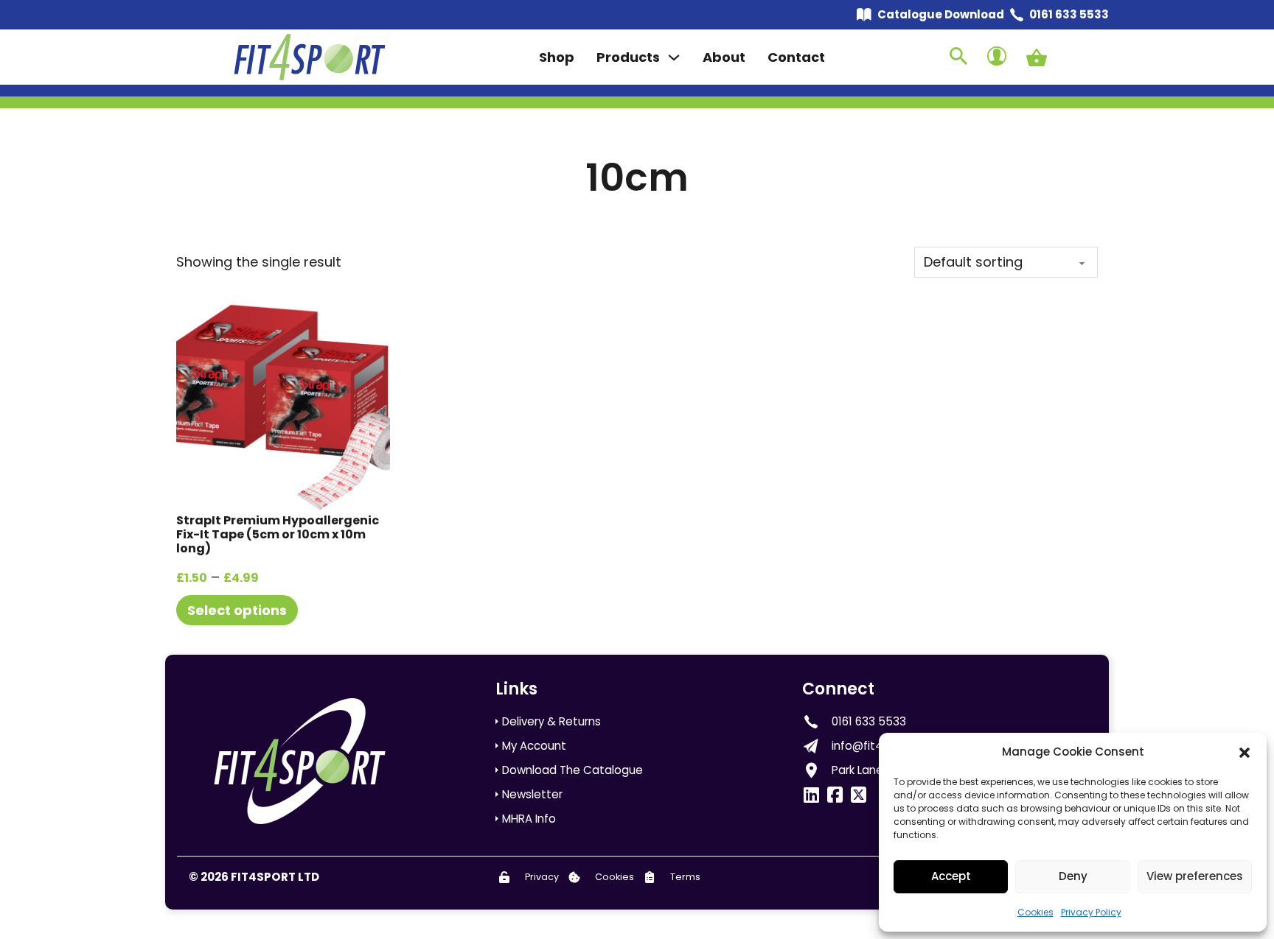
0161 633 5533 (1069, 14)
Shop (556, 57)
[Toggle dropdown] (673, 57)
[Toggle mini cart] (1036, 57)
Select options (237, 610)
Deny (1073, 876)
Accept (951, 876)
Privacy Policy (1091, 912)
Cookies (1035, 912)
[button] (1244, 752)
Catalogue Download (940, 14)
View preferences (1194, 876)
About (724, 57)
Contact (796, 57)
